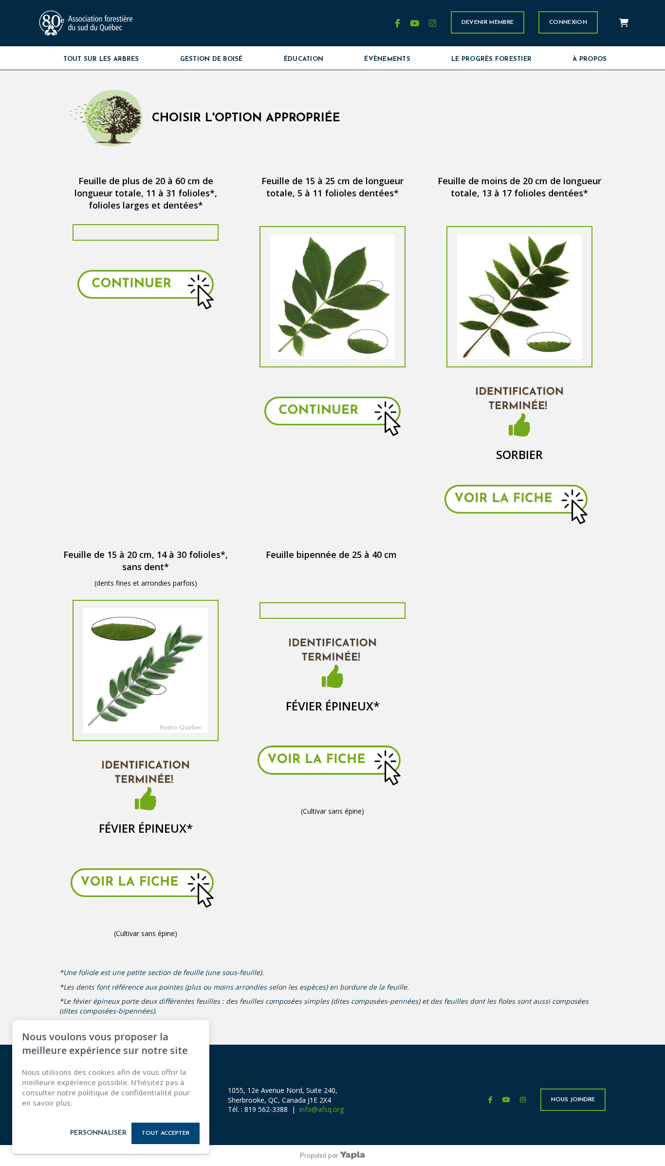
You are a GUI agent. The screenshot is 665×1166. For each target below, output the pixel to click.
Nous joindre (573, 1100)
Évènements (387, 59)
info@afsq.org (321, 1109)
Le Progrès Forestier (491, 59)
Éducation (303, 59)
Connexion (568, 22)
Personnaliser (98, 1133)
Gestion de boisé (211, 59)
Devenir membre (488, 22)
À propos (590, 59)
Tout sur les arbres (101, 59)
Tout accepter (165, 1133)
